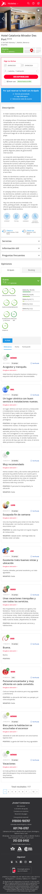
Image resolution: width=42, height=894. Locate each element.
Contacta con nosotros (21, 811)
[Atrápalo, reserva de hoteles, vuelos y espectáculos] (3, 3)
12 (33, 792)
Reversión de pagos (21, 814)
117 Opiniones (10, 51)
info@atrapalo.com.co (23, 844)
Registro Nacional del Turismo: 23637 (27, 888)
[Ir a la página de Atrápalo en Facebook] (21, 862)
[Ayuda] (33, 3)
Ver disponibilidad (21, 76)
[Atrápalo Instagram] (25, 862)
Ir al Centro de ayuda (21, 809)
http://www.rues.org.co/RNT (26, 891)
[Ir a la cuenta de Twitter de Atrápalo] (16, 862)
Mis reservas (21, 806)
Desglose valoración (9, 370)
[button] (38, 10)
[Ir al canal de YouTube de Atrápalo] (30, 862)
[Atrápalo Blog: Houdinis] (12, 862)
